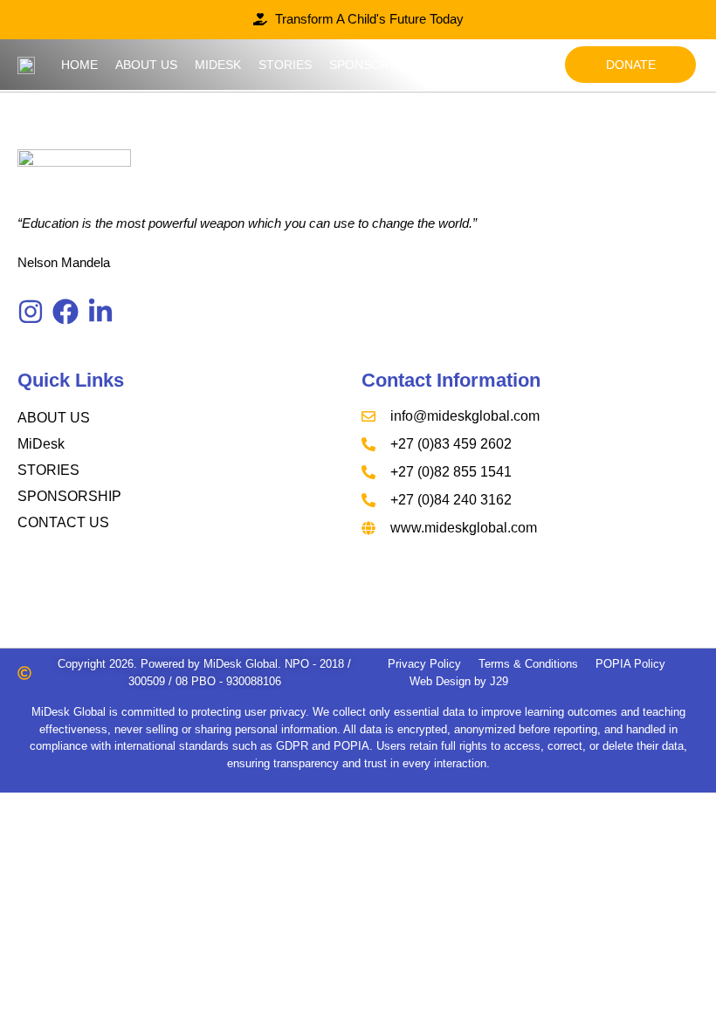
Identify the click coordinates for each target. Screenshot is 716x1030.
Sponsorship (373, 65)
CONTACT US (63, 522)
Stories (285, 65)
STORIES (48, 470)
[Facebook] (65, 312)
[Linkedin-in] (100, 312)
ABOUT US (53, 417)
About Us (146, 65)
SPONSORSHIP (69, 496)
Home (79, 65)
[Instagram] (30, 312)
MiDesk (218, 65)
